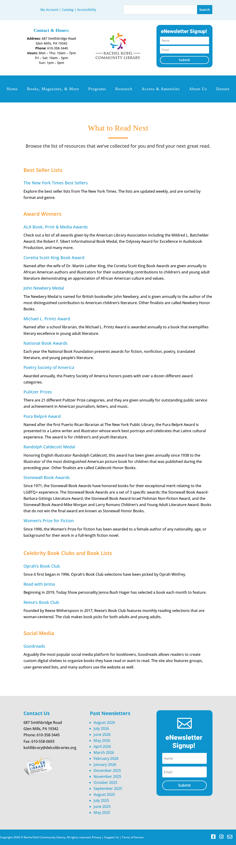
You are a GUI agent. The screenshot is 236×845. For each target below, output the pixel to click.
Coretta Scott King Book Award (54, 257)
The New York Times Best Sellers (56, 183)
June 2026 (102, 734)
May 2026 (102, 740)
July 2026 (101, 728)
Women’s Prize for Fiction (49, 520)
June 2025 (102, 806)
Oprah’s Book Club (42, 566)
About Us (198, 89)
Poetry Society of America (49, 367)
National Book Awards (46, 343)
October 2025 (105, 782)
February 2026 (106, 758)
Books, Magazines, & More (53, 89)
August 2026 (104, 722)
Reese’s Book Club (41, 602)
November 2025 (107, 776)
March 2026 (104, 752)
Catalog (68, 9)
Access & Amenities (161, 89)
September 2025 (108, 788)
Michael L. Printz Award (47, 318)
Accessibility (86, 9)
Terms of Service (133, 837)
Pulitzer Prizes (38, 392)
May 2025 (102, 812)
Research (123, 89)
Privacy (96, 837)
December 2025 (107, 770)
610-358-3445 (57, 48)
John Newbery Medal (44, 288)
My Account (49, 9)
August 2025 (104, 794)
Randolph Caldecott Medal (49, 446)
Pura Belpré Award (42, 416)
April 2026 (102, 746)
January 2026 (105, 764)
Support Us (111, 837)
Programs (97, 89)
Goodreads (34, 646)
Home (12, 89)
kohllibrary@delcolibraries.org (50, 747)
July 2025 (101, 800)
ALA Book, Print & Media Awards (56, 227)
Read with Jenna (39, 584)
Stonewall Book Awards (47, 477)
